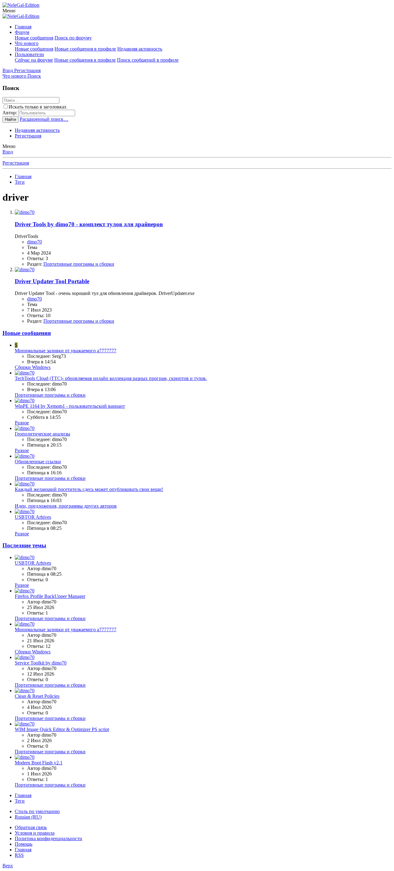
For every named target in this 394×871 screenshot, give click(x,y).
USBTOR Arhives (33, 517)
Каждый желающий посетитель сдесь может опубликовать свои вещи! (89, 489)
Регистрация (28, 135)
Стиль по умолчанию (37, 811)
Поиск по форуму (73, 37)
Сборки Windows (32, 367)
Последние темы (24, 545)
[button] (8, 10)
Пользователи (29, 54)
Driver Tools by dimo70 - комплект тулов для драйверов (89, 224)
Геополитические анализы (42, 433)
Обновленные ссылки (38, 461)
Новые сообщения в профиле (85, 48)
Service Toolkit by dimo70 (40, 662)
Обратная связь (31, 827)
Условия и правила (34, 833)
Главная (23, 26)
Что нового (26, 43)
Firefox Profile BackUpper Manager (50, 596)
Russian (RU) (28, 817)
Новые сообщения (34, 37)
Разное (22, 422)
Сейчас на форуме (34, 60)
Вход (7, 151)
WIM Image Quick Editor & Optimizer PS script (62, 729)
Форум (22, 32)
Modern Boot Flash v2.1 (38, 762)
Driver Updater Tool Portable (52, 281)
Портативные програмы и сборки (78, 264)
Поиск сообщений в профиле (148, 60)
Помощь (23, 844)
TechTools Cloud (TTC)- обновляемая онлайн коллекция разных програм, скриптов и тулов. (111, 378)
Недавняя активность (139, 48)
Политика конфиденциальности (48, 838)
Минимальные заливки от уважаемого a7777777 (65, 350)
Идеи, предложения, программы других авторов (66, 506)
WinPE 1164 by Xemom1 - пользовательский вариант (70, 406)
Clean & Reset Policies (37, 696)
